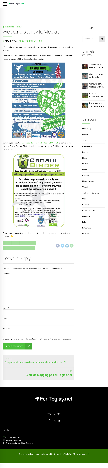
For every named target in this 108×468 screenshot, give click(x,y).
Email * (5, 318)
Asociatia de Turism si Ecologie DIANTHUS (40, 143)
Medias (18, 27)
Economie (86, 216)
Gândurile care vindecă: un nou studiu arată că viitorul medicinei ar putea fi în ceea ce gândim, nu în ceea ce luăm (97, 85)
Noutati (85, 164)
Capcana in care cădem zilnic (96, 75)
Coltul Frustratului (89, 210)
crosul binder (28, 243)
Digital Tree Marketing (63, 454)
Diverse (85, 152)
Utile (84, 199)
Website (6, 328)
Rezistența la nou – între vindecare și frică (97, 105)
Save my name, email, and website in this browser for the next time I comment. (38, 339)
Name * (6, 308)
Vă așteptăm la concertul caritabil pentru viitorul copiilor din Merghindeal (97, 66)
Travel (85, 187)
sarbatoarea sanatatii (24, 248)
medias (7, 248)
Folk (84, 222)
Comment (7, 273)
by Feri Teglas (28, 41)
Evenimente (9, 27)
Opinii (84, 169)
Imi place (86, 234)
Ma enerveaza (88, 181)
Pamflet (85, 175)
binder (7, 243)
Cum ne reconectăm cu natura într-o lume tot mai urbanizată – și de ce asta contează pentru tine (97, 95)
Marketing (86, 129)
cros (16, 243)
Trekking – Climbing (90, 193)
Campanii (86, 204)
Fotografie (86, 228)
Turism (85, 140)
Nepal (84, 158)
